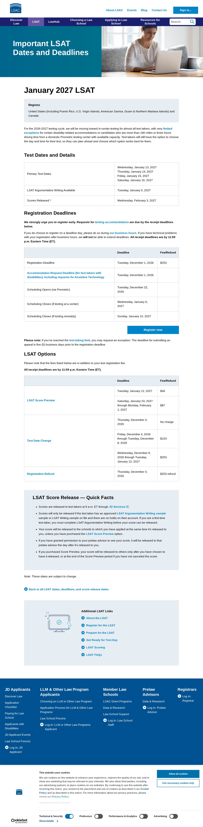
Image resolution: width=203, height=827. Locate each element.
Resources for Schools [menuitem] (150, 21)
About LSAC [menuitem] (114, 10)
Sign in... (186, 10)
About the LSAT (97, 618)
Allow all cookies (178, 774)
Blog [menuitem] (144, 10)
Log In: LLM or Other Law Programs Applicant (68, 727)
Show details (46, 821)
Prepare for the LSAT (100, 632)
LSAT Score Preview (41, 400)
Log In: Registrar (188, 698)
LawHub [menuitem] (54, 21)
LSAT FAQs (94, 654)
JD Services (117, 506)
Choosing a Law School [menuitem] (81, 21)
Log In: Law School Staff (120, 722)
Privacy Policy (60, 796)
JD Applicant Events (18, 734)
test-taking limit (79, 340)
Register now (153, 329)
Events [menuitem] (132, 10)
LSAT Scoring (95, 647)
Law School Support (116, 714)
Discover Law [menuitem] (16, 21)
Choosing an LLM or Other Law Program (66, 701)
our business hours (123, 233)
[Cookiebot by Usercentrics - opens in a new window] (19, 821)
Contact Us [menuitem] (159, 10)
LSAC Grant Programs (117, 701)
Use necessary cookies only (178, 783)
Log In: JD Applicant (16, 749)
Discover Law (13, 696)
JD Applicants (17, 689)
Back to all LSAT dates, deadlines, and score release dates (69, 589)
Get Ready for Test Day (102, 640)
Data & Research (114, 707)
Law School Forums (17, 741)
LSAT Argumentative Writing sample (141, 513)
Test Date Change (39, 440)
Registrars (187, 689)
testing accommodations (112, 222)
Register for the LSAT (100, 625)
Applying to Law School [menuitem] (116, 21)
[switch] (98, 816)
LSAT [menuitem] (36, 21)
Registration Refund (40, 473)
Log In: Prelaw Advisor (156, 710)
